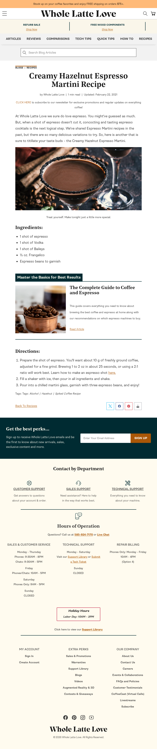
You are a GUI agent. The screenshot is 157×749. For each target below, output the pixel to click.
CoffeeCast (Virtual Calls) (127, 694)
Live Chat (103, 534)
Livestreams (128, 700)
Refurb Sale (31, 24)
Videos (78, 681)
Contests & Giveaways (78, 694)
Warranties (78, 662)
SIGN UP (140, 438)
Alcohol (33, 393)
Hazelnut (47, 393)
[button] (4, 14)
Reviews (34, 39)
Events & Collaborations (127, 675)
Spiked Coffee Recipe (67, 393)
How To (126, 39)
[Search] (145, 13)
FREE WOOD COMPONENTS (107, 24)
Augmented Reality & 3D (78, 687)
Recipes (145, 39)
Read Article (77, 329)
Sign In (29, 656)
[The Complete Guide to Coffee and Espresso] (40, 310)
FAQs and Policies (127, 681)
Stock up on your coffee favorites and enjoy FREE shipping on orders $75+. (78, 4)
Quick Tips (105, 39)
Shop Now (31, 29)
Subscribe (127, 706)
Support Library (77, 556)
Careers (128, 668)
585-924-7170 (83, 534)
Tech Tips (83, 39)
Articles (13, 39)
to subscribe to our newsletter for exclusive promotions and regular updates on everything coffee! (78, 105)
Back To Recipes (26, 406)
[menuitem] (29, 656)
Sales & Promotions (78, 656)
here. (112, 373)
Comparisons (58, 39)
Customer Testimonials (127, 687)
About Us (128, 656)
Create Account (29, 662)
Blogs (78, 675)
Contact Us (128, 662)
